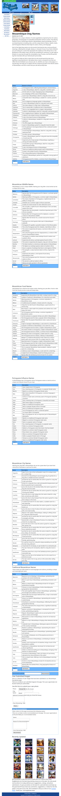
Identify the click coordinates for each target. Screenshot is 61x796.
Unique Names (6, 25)
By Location (6, 34)
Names (6, 1)
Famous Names (6, 21)
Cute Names (6, 14)
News (50, 12)
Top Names (6, 28)
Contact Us (34, 793)
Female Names (6, 16)
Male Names (7, 18)
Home (12, 12)
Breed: (20, 693)
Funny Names (7, 23)
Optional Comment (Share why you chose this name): (27, 695)
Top (3, 1)
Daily (31, 12)
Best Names (6, 30)
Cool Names (6, 27)
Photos (14, 1)
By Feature (6, 32)
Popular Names (6, 19)
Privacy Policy (27, 793)
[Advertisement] (35, 75)
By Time (7, 35)
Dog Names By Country (16, 13)
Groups (10, 1)
